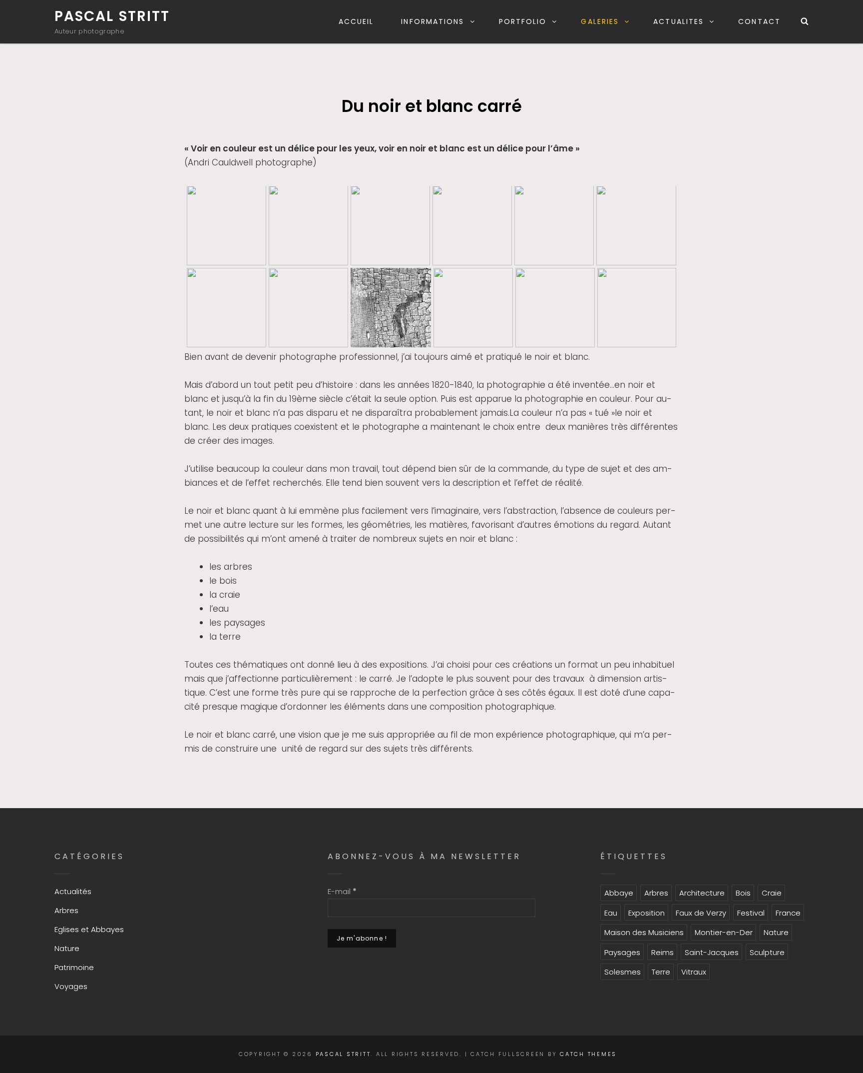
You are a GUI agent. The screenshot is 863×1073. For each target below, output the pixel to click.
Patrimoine (74, 967)
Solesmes (622, 972)
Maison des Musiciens (644, 932)
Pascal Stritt (112, 16)
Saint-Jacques (712, 952)
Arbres (66, 910)
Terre (661, 972)
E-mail (342, 891)
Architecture (702, 893)
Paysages (622, 952)
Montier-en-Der (724, 932)
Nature (66, 948)
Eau (610, 913)
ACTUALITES (678, 21)
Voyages (70, 986)
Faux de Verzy (701, 913)
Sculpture (767, 952)
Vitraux (693, 972)
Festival (751, 913)
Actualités (72, 891)
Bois (743, 893)
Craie (772, 893)
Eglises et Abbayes (89, 929)
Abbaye (618, 893)
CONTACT (759, 21)
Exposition (646, 913)
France (788, 913)
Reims (662, 952)
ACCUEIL (356, 21)
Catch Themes (588, 1054)
